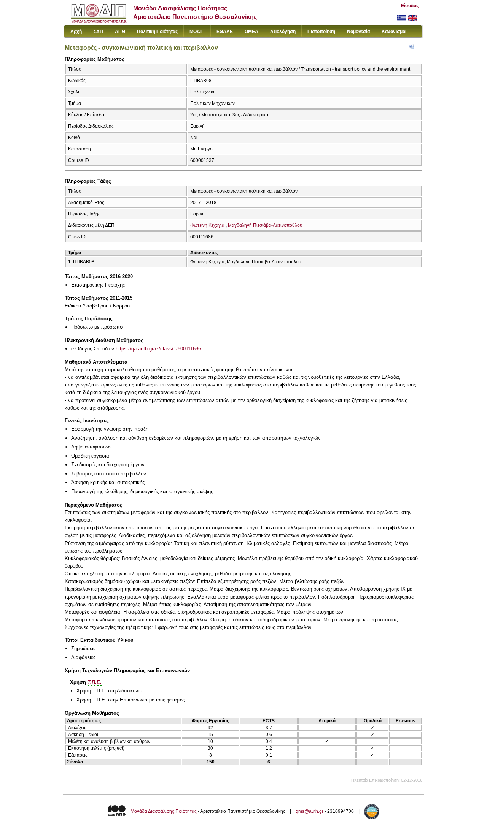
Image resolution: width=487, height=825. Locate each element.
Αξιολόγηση (283, 31)
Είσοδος (410, 5)
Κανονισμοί (394, 31)
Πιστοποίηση (321, 31)
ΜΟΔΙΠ (197, 31)
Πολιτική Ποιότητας (157, 31)
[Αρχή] (98, 21)
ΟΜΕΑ (251, 31)
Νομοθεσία (358, 31)
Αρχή (76, 31)
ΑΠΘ (120, 31)
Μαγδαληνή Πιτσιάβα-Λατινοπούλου (265, 225)
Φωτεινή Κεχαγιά (207, 225)
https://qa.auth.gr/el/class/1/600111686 (158, 349)
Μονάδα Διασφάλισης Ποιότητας (164, 811)
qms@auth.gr (309, 811)
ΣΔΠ (98, 31)
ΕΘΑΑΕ (224, 31)
